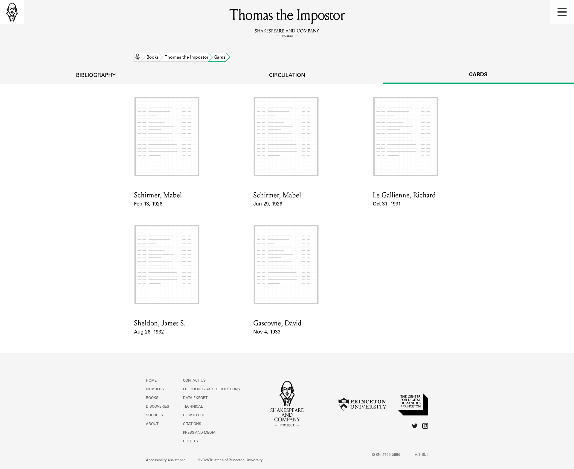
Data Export (195, 398)
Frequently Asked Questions (211, 389)
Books (152, 58)
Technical (193, 407)
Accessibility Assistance (166, 460)
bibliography (96, 75)
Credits (190, 441)
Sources (154, 415)
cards (478, 75)
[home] (12, 12)
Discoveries (157, 407)
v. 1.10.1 (421, 455)
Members (155, 389)
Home (138, 58)
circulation (287, 75)
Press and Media (199, 433)
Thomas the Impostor (186, 58)
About (152, 424)
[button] (562, 12)
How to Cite (194, 415)
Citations (192, 424)
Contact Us (194, 381)
